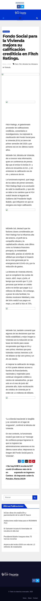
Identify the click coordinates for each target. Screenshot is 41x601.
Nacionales (6, 31)
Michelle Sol (26, 64)
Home (24, 598)
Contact (35, 598)
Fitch (16, 64)
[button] (37, 18)
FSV (20, 64)
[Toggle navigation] (20, 18)
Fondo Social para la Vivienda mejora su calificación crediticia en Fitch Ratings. (20, 47)
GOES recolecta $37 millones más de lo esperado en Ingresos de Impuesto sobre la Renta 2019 (24, 472)
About (30, 598)
